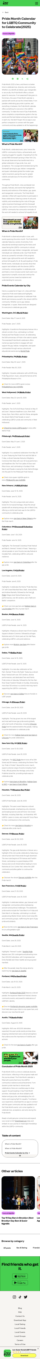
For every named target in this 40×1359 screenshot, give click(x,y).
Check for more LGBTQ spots (15, 428)
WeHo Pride (25, 392)
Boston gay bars (20, 644)
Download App (20, 1320)
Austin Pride (16, 1017)
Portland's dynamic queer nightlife (23, 1006)
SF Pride (22, 886)
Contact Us (20, 1316)
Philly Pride (22, 356)
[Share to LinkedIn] (17, 79)
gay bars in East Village (18, 784)
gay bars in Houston (23, 825)
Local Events (20, 1332)
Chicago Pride (18, 702)
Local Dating (20, 1324)
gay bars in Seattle (19, 971)
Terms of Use (20, 1344)
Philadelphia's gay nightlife (12, 387)
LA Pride (20, 570)
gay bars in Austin (24, 1045)
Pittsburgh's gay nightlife (15, 480)
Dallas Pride (16, 653)
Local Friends (20, 1328)
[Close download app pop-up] (38, 1348)
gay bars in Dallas (17, 694)
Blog (20, 1308)
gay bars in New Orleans (23, 518)
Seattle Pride (18, 935)
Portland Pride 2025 (17, 993)
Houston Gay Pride (21, 790)
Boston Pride (18, 614)
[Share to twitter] (22, 79)
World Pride (22, 313)
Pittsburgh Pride (22, 436)
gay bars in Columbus (22, 562)
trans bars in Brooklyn (18, 782)
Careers (20, 1340)
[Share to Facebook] (13, 79)
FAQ (20, 1312)
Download (24, 1355)
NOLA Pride (22, 485)
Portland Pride (19, 976)
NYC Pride (22, 743)
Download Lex (21, 1121)
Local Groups (20, 1336)
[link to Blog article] (18, 1200)
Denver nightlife (25, 877)
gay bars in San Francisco (28, 927)
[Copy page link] (27, 79)
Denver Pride (17, 834)
